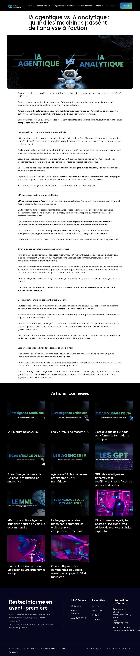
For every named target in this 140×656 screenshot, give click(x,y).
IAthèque (99, 6)
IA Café (95, 615)
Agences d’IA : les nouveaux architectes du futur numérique (69, 478)
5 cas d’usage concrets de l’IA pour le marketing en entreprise (24, 478)
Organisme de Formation (64, 6)
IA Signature (77, 606)
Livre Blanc (110, 6)
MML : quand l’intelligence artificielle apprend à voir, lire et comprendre (26, 524)
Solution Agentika (85, 6)
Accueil (30, 6)
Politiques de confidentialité (118, 648)
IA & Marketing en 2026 (22, 431)
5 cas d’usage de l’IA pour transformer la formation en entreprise (113, 435)
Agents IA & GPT (78, 618)
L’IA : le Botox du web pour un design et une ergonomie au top (26, 570)
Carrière (96, 619)
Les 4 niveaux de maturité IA (69, 431)
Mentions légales (94, 648)
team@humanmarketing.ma (126, 630)
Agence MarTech (43, 6)
